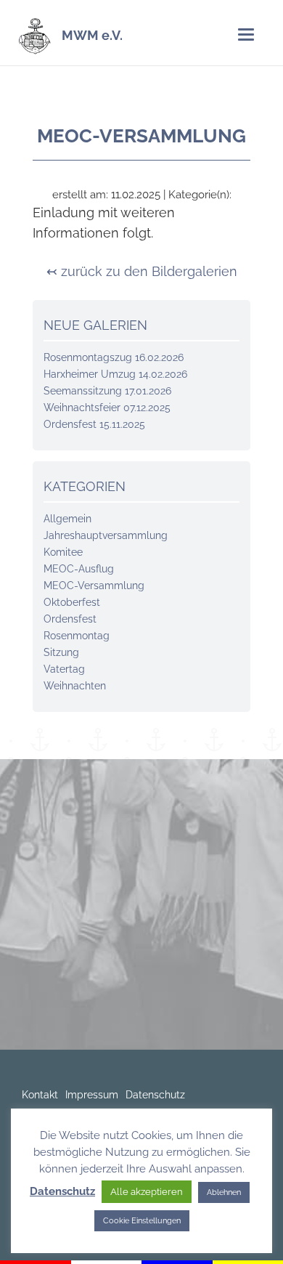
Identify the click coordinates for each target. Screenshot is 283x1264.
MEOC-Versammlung (94, 585)
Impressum (91, 1095)
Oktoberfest (72, 602)
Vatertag (64, 669)
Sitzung (61, 652)
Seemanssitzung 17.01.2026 (107, 391)
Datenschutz (155, 1095)
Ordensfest (70, 619)
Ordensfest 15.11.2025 (94, 424)
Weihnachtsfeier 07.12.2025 (107, 407)
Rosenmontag (77, 635)
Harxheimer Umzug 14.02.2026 (115, 374)
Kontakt (40, 1095)
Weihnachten (75, 686)
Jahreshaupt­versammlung (106, 535)
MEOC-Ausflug (79, 569)
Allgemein (67, 518)
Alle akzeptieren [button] (146, 1191)
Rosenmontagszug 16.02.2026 (114, 357)
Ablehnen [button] (224, 1192)
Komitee (63, 552)
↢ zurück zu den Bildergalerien (141, 271)
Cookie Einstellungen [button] (142, 1220)
